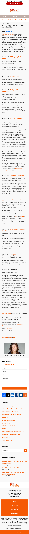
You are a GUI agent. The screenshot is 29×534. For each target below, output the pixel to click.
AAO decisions (7, 406)
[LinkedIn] (12, 395)
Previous (5, 337)
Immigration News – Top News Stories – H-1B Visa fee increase (14, 462)
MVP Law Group (6, 313)
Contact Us (14, 509)
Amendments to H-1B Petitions (11, 414)
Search (25, 450)
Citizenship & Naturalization (11, 434)
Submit (14, 388)
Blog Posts (14, 513)
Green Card (13, 254)
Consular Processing (15, 76)
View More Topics (7, 440)
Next (14, 337)
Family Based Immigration (17, 175)
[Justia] (17, 395)
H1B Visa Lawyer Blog (14, 10)
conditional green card (16, 129)
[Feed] (25, 395)
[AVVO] (21, 395)
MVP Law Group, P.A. (8, 34)
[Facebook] (4, 395)
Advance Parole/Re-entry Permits (12, 409)
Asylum (5, 417)
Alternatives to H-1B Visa (10, 411)
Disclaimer (14, 505)
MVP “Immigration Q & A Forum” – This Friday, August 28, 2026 (13, 473)
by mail (22, 216)
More (24, 16)
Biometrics (6, 423)
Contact (14, 16)
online (16, 216)
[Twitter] (8, 395)
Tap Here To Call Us (15, 3)
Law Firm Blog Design (14, 532)
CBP (4, 428)
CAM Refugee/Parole (8, 426)
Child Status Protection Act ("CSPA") (13, 431)
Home (4, 16)
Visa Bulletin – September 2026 (10, 468)
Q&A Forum (9, 328)
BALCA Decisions (8, 420)
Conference (6, 437)
